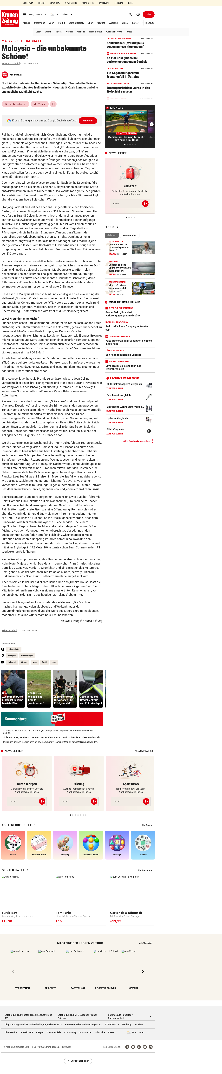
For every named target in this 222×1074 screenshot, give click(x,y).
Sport (90, 23)
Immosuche (104, 3)
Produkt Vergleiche (124, 378)
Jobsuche (118, 3)
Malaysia (12, 656)
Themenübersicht (91, 737)
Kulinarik (81, 32)
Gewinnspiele (71, 3)
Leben (38, 32)
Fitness (129, 32)
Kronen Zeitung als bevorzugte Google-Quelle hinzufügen (52, 120)
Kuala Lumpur (27, 656)
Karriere (139, 1024)
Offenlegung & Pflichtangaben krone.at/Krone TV (28, 1016)
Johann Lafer (14, 649)
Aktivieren (88, 120)
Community (55, 3)
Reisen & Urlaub (95, 32)
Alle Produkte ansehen (136, 441)
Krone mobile (88, 3)
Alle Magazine (145, 943)
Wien (51, 23)
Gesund (101, 23)
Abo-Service (11, 1032)
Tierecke (58, 32)
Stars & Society (76, 23)
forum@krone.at (80, 742)
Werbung (126, 1024)
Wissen (48, 32)
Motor (135, 23)
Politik (61, 23)
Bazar (130, 3)
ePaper (41, 3)
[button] (141, 23)
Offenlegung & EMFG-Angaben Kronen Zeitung (77, 1016)
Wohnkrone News (114, 32)
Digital (125, 23)
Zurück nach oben (78, 1061)
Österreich (39, 23)
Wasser (24, 662)
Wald (44, 662)
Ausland (113, 23)
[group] (13, 689)
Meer (35, 662)
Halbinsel (12, 662)
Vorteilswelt (28, 3)
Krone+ (26, 23)
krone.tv (149, 23)
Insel (54, 662)
